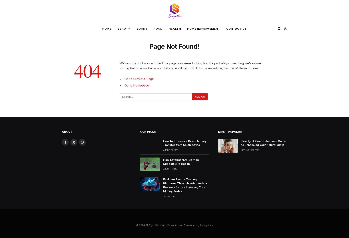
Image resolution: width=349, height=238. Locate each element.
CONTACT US (236, 28)
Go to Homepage (137, 85)
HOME (106, 28)
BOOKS (142, 28)
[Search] (279, 29)
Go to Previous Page (139, 79)
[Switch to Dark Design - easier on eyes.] (285, 28)
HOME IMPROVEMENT (203, 28)
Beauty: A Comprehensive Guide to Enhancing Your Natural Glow (263, 143)
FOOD (158, 28)
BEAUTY (124, 28)
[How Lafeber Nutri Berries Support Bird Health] (150, 164)
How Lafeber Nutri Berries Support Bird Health (181, 161)
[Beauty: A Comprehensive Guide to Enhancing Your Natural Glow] (228, 146)
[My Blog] (174, 11)
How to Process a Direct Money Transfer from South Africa (184, 143)
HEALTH (175, 28)
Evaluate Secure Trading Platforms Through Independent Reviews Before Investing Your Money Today (185, 185)
